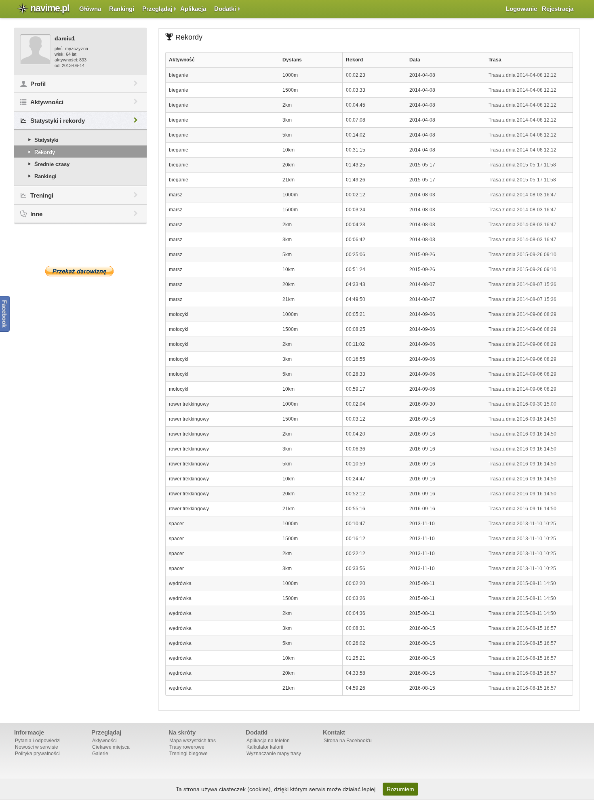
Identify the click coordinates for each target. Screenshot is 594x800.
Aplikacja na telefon (268, 740)
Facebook (4, 314)
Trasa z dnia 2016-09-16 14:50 (522, 419)
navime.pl (49, 8)
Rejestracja (557, 8)
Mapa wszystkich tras (192, 740)
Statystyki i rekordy (57, 120)
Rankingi (121, 8)
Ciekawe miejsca (111, 747)
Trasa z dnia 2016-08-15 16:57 (522, 628)
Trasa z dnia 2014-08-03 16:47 (522, 195)
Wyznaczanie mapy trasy (273, 753)
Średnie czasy (52, 164)
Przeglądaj (157, 8)
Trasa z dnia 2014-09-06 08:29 (522, 314)
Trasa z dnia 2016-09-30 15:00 (522, 404)
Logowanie (521, 8)
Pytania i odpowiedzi (38, 740)
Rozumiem (400, 789)
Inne (36, 214)
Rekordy (44, 152)
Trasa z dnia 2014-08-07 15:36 (522, 284)
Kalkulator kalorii (264, 747)
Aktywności (46, 102)
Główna (90, 8)
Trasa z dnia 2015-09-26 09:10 (522, 254)
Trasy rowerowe (186, 747)
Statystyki (46, 140)
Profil (38, 83)
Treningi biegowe (188, 753)
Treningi (41, 195)
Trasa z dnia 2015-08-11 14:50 (522, 583)
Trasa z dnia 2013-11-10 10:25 (522, 523)
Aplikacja (193, 8)
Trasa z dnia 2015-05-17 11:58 (522, 165)
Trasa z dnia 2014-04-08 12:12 (522, 75)
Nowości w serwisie (36, 747)
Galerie (100, 753)
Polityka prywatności (37, 753)
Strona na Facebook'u (348, 740)
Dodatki (225, 8)
